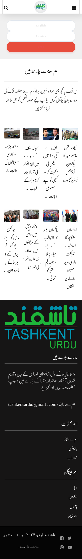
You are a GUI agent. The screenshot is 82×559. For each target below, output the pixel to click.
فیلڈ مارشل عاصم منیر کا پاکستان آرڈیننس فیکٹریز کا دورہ (70, 164)
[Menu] (75, 7)
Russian (41, 36)
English (41, 26)
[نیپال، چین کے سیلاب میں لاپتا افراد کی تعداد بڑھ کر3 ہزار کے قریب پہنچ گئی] (31, 134)
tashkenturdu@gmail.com (32, 404)
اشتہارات (72, 458)
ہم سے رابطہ (70, 439)
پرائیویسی (73, 448)
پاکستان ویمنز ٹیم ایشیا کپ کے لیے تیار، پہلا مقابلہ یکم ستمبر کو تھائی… (51, 254)
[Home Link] (40, 7)
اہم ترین (72, 516)
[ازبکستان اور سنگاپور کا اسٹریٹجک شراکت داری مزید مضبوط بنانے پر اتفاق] (70, 216)
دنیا (75, 487)
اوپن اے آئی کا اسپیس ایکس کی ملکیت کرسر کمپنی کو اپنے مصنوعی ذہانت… (50, 172)
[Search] (7, 7)
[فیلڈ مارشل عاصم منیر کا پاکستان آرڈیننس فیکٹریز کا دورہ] (70, 134)
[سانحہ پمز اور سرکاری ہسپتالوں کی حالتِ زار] (12, 133)
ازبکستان (73, 497)
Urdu (41, 47)
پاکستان (73, 506)
